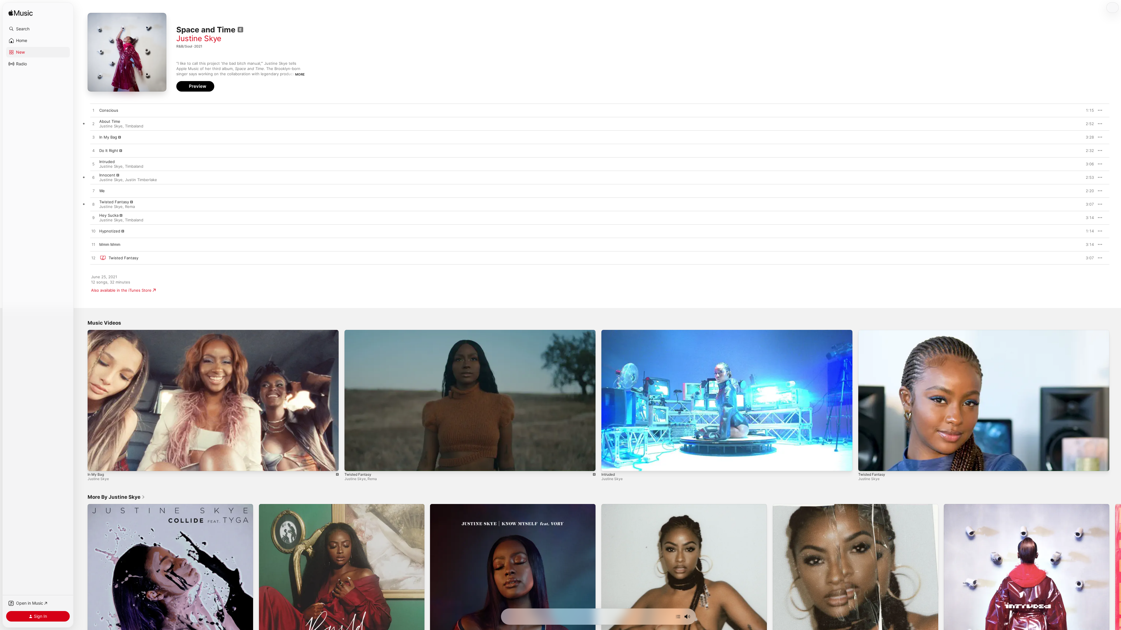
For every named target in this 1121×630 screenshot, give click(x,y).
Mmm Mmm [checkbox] (109, 244)
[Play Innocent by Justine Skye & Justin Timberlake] (93, 177)
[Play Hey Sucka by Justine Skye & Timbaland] (93, 217)
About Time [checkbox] (109, 121)
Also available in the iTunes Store (121, 290)
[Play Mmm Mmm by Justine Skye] (93, 244)
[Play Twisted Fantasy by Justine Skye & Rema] (93, 204)
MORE (300, 74)
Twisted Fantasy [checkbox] (114, 202)
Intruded (608, 474)
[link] (116, 497)
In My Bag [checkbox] (108, 137)
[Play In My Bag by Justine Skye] (93, 137)
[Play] (94, 463)
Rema (130, 206)
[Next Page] (1115, 586)
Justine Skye (198, 38)
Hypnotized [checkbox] (109, 231)
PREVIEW (1087, 110)
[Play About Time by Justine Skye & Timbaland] (93, 124)
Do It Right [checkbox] (108, 150)
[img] (20, 13)
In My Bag (96, 474)
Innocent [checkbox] (107, 175)
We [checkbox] (102, 190)
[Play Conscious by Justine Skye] (93, 110)
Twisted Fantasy (357, 474)
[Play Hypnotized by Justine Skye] (93, 231)
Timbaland (134, 126)
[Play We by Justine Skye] (93, 191)
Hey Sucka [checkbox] (109, 215)
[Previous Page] (82, 586)
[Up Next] (678, 616)
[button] (37, 29)
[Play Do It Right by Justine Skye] (93, 150)
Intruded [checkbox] (107, 161)
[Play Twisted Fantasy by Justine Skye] (93, 258)
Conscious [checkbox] (108, 110)
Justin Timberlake (141, 179)
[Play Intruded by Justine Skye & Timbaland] (93, 164)
